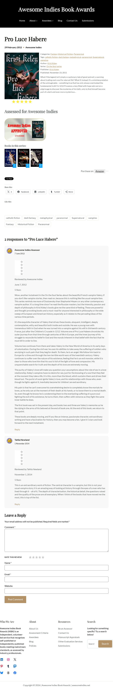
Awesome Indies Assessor (27, 250)
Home (22, 20)
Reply (17, 429)
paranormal (87, 57)
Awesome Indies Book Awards (56, 9)
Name (8, 562)
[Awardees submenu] (52, 20)
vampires (44, 60)
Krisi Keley (52, 63)
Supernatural (98, 57)
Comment (10, 527)
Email (8, 574)
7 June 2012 (20, 253)
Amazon (99, 171)
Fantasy (54, 54)
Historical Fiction (65, 54)
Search (105, 643)
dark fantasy (64, 57)
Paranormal (79, 54)
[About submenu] (36, 20)
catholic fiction (51, 57)
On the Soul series (54, 66)
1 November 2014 (22, 443)
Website (9, 586)
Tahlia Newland (22, 439)
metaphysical (75, 57)
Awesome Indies (33, 47)
